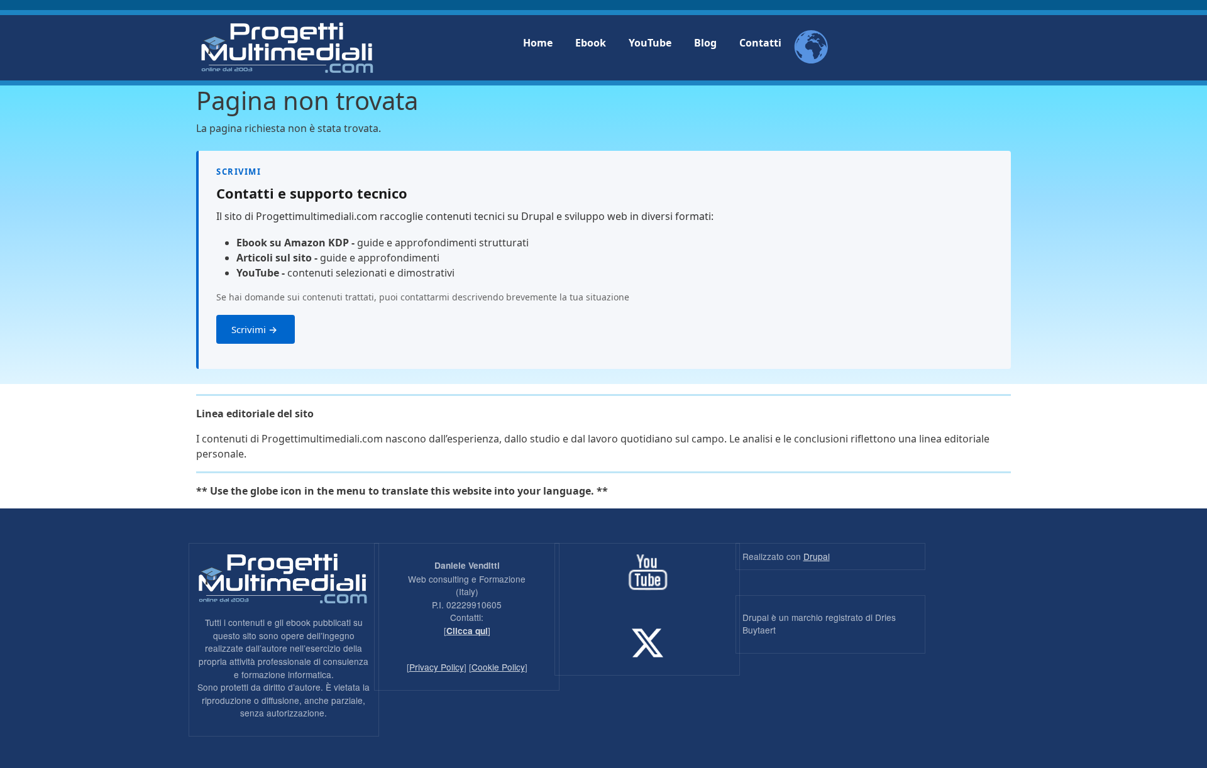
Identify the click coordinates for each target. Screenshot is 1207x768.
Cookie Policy (498, 667)
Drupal (816, 556)
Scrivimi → (255, 329)
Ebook (590, 43)
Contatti (760, 43)
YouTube (650, 43)
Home (538, 43)
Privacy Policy (436, 667)
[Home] (287, 47)
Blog (705, 43)
